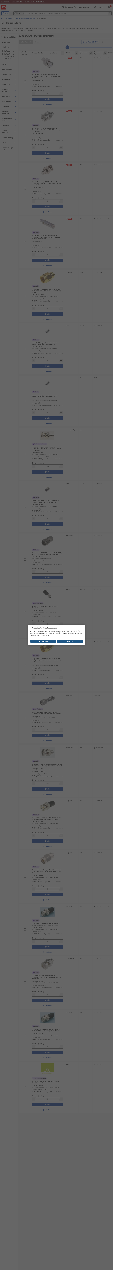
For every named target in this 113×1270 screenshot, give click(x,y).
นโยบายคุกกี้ (42, 635)
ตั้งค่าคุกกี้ (70, 641)
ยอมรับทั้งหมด (43, 641)
